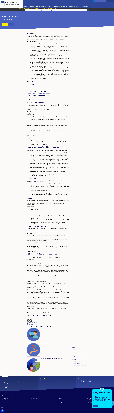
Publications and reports (34, 393)
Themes (3, 393)
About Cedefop (88, 393)
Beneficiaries (74, 349)
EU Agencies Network (90, 402)
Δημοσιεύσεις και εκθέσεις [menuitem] (40, 6)
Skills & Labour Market (5, 395)
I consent (95, 405)
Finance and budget (89, 398)
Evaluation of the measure (76, 363)
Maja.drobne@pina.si (30, 324)
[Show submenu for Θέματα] (34, 6)
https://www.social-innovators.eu (32, 322)
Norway (29, 88)
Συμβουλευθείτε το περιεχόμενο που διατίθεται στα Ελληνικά (51, 8)
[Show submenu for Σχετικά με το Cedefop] (89, 6)
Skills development (44, 343)
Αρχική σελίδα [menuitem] (26, 6)
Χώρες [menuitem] (77, 6)
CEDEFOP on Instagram (88, 381)
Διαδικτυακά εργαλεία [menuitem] (56, 6)
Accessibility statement (6, 408)
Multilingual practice (13, 408)
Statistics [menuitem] (49, 6)
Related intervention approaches (77, 370)
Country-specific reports (34, 398)
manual (36, 130)
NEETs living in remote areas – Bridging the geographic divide (51, 358)
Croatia (29, 87)
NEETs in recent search (30, 83)
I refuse (100, 405)
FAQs (1, 408)
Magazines (60, 399)
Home (2, 12)
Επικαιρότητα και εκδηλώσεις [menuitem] (68, 6)
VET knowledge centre (5, 398)
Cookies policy (25, 408)
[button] (2, 410)
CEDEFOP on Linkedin (86, 381)
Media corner (60, 402)
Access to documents (19, 408)
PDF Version (4, 22)
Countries (73, 351)
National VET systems (5, 399)
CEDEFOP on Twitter (81, 381)
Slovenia (29, 89)
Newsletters (60, 398)
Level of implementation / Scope (77, 354)
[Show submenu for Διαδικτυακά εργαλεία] (61, 6)
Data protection (35, 408)
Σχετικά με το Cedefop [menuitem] (85, 6)
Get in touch (6, 379)
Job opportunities (89, 399)
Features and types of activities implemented (77, 359)
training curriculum (54, 43)
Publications (32, 395)
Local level (28, 98)
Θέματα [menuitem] (31, 6)
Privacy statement (30, 408)
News (59, 395)
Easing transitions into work (46, 327)
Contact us (88, 403)
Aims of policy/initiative (76, 356)
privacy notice (102, 402)
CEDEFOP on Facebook (79, 381)
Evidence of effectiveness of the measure (79, 365)
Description (74, 347)
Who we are (88, 395)
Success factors (74, 367)
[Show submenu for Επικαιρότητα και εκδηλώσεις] (74, 6)
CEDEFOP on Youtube (84, 381)
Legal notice (40, 408)
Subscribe (43, 379)
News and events (61, 393)
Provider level (29, 97)
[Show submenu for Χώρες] (79, 6)
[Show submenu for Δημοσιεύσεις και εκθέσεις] (46, 6)
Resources (74, 361)
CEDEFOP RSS (90, 381)
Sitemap (43, 408)
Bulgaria (29, 86)
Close (88, 10)
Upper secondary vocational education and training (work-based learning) (39, 93)
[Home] (10, 4)
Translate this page (48, 10)
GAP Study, (44, 116)
